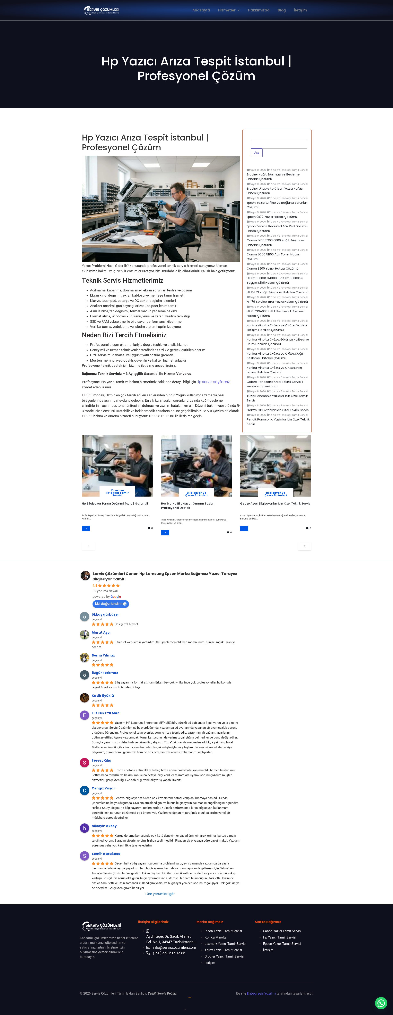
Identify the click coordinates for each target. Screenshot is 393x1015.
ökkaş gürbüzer (105, 614)
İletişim (300, 10)
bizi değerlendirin (108, 603)
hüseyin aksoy (104, 826)
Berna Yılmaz (103, 655)
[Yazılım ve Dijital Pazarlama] (190, 1009)
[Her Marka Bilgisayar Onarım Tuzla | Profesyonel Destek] (196, 466)
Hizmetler (227, 10)
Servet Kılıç (101, 760)
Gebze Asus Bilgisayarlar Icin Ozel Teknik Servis (275, 503)
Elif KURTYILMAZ (105, 713)
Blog (282, 10)
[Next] (304, 546)
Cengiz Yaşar (103, 788)
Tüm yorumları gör (160, 893)
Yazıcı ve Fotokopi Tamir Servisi (117, 493)
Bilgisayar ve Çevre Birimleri (196, 494)
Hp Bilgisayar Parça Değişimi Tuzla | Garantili (115, 503)
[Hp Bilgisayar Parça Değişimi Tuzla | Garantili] (117, 466)
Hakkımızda (259, 10)
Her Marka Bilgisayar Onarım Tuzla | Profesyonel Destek (187, 505)
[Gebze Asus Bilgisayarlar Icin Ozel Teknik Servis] (275, 466)
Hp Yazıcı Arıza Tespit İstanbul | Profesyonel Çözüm (197, 68)
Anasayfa (201, 10)
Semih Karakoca (106, 853)
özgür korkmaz (105, 672)
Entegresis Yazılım (261, 993)
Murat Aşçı (101, 632)
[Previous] (88, 546)
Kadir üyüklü (103, 695)
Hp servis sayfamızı (213, 381)
